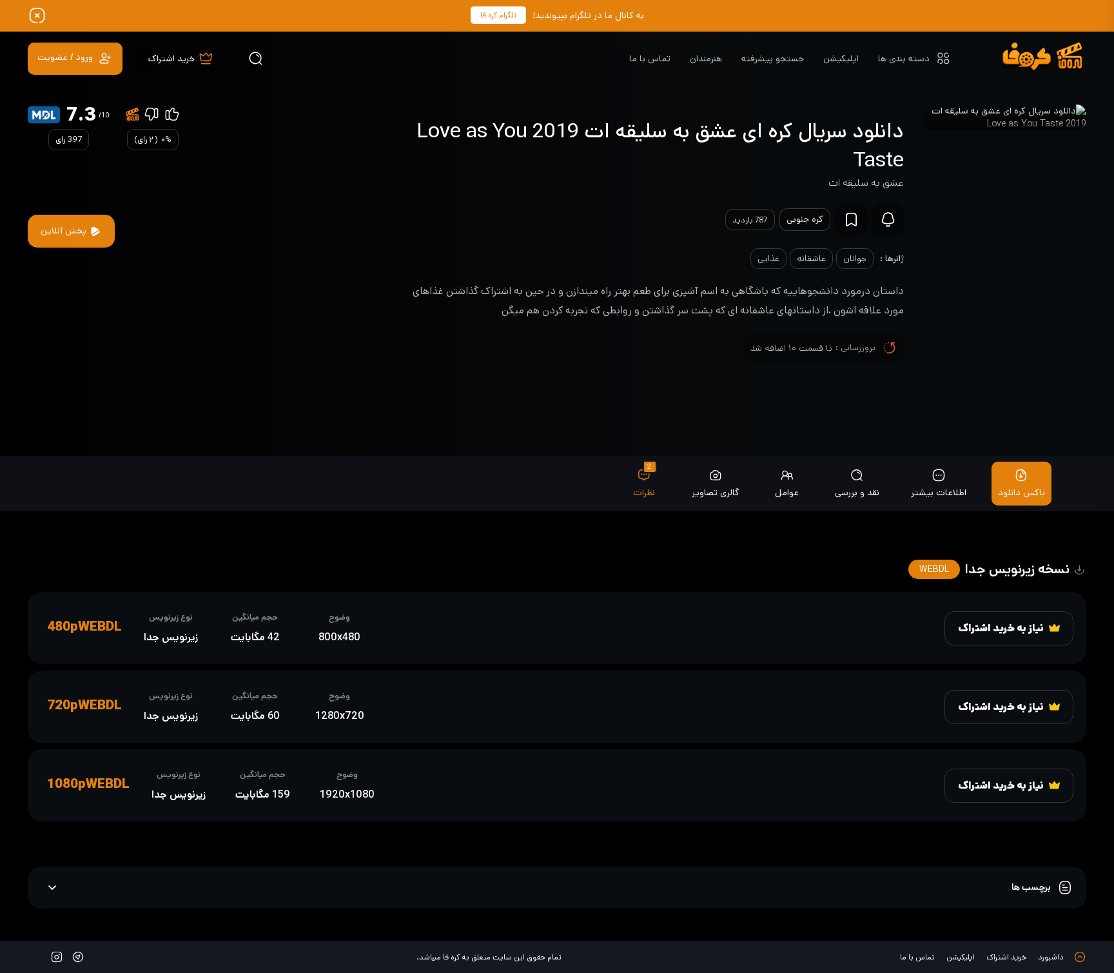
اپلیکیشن (841, 58)
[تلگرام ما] (78, 956)
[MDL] (44, 114)
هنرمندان (706, 58)
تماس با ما (649, 58)
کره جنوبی (805, 219)
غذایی (768, 258)
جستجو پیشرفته (772, 58)
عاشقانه (811, 258)
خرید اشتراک (1006, 957)
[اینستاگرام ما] (56, 956)
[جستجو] (256, 59)
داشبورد (1051, 957)
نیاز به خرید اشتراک (1001, 628)
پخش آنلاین (65, 230)
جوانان (854, 258)
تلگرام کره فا (498, 15)
